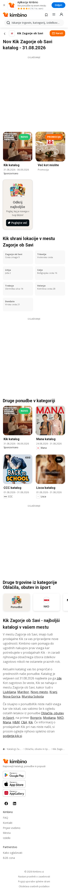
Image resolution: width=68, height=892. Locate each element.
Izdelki (6, 838)
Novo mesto (39, 692)
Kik (31, 722)
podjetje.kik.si (12, 736)
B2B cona (9, 858)
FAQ (5, 817)
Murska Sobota (33, 696)
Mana (7, 722)
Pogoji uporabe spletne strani (34, 881)
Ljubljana (9, 692)
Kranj (53, 692)
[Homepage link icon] (4, 749)
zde (59, 678)
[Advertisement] (34, 93)
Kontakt (7, 823)
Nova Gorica (11, 696)
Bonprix (36, 718)
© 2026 (34, 871)
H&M (16, 722)
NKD (60, 718)
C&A (24, 722)
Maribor (23, 692)
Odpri (58, 5)
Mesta (7, 833)
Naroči (59, 33)
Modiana (49, 718)
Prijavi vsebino (11, 828)
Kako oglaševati (12, 852)
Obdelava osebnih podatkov (34, 886)
